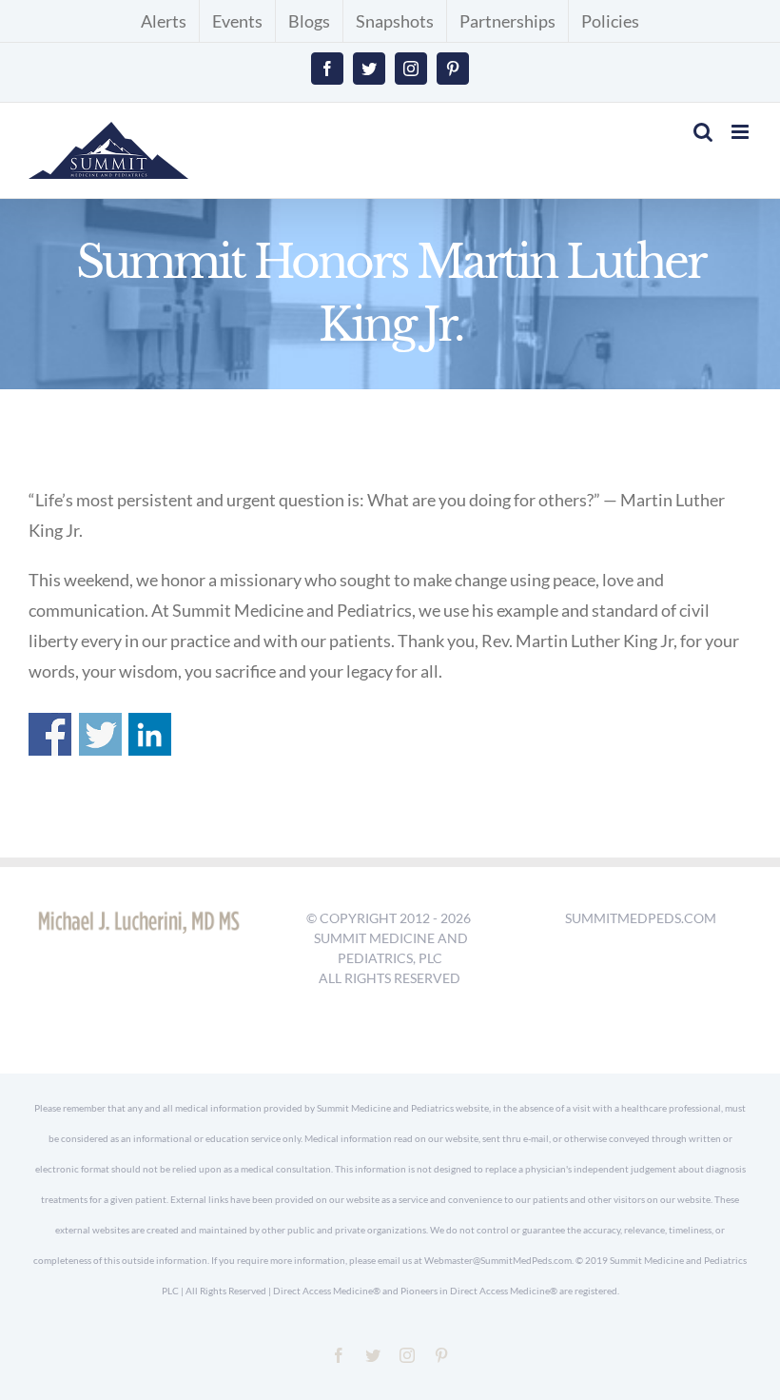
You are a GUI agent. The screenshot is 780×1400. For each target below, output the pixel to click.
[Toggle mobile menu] (741, 132)
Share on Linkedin (149, 734)
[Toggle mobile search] (702, 132)
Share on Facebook (50, 734)
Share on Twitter (100, 734)
